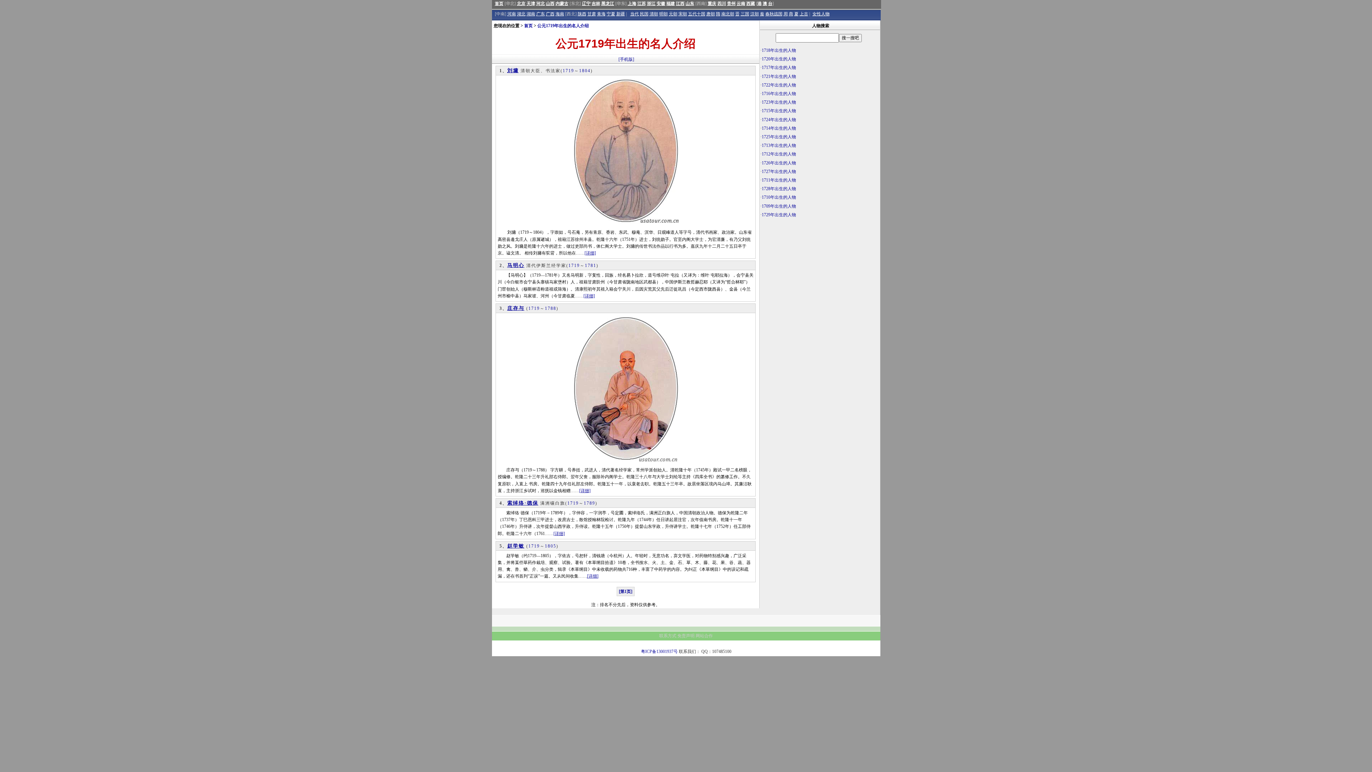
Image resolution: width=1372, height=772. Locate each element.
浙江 (651, 3)
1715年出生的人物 (779, 110)
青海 (601, 13)
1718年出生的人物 (779, 50)
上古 (804, 13)
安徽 (661, 3)
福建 (670, 3)
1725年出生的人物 (779, 136)
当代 (634, 13)
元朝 (673, 13)
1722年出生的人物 (779, 85)
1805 (550, 546)
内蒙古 (562, 3)
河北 (540, 3)
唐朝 (710, 13)
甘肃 (591, 13)
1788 (550, 308)
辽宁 (586, 3)
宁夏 (611, 13)
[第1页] (625, 591)
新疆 (620, 13)
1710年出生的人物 (779, 197)
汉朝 (754, 13)
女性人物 (821, 13)
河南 (511, 13)
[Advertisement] (820, 274)
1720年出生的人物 (779, 58)
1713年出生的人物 (779, 145)
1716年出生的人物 (779, 93)
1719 (568, 70)
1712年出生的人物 (779, 154)
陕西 (582, 13)
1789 (589, 503)
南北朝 (727, 13)
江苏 (641, 3)
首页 (499, 3)
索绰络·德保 (522, 503)
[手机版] (626, 59)
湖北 (521, 13)
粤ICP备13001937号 (659, 651)
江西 (680, 3)
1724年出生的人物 (779, 119)
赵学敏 (516, 546)
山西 (550, 3)
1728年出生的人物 (779, 188)
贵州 (731, 3)
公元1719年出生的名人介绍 (563, 25)
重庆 (712, 3)
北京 (521, 3)
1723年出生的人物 (779, 102)
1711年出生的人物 (779, 180)
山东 (690, 3)
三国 (745, 13)
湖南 (531, 13)
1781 (590, 265)
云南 (741, 3)
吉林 (596, 3)
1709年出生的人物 (779, 206)
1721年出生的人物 (779, 76)
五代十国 (696, 13)
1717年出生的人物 (779, 67)
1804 (585, 70)
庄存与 (516, 308)
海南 (560, 13)
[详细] (590, 253)
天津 (531, 3)
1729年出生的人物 (779, 214)
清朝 (654, 13)
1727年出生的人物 (779, 171)
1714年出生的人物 (779, 128)
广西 (550, 13)
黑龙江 (607, 3)
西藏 (750, 3)
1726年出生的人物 (779, 162)
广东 (540, 13)
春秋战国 (773, 13)
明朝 (663, 13)
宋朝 (682, 13)
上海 (632, 3)
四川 (721, 3)
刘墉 (513, 70)
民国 (644, 13)
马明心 (516, 265)
